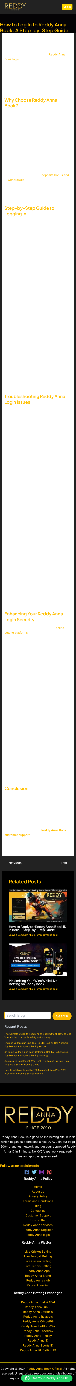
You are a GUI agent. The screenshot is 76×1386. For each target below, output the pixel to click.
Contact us (38, 1210)
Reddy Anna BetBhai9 (38, 1312)
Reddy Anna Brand (38, 1275)
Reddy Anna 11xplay (38, 1335)
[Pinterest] (49, 1172)
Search (62, 1016)
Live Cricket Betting (38, 1251)
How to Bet (38, 1220)
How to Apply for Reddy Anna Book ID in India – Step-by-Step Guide (37, 928)
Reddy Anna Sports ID (38, 1345)
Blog (38, 1206)
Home (38, 1186)
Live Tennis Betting (38, 1266)
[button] (67, 7)
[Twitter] (34, 1172)
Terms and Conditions (38, 1201)
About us (38, 1191)
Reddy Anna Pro (38, 1285)
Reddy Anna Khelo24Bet (38, 1302)
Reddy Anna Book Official (44, 1368)
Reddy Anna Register (38, 1230)
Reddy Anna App (38, 1271)
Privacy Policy (38, 1196)
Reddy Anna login (38, 1234)
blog (32, 935)
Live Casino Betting (38, 1261)
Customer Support (38, 1215)
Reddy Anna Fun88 (38, 1307)
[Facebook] (27, 1172)
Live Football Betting (38, 1256)
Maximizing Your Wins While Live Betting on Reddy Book (33, 982)
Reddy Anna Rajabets (38, 1316)
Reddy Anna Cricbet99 (38, 1321)
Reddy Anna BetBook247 (38, 1326)
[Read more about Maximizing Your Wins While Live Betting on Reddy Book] (38, 959)
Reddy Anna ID (38, 1340)
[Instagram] (41, 1172)
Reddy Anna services (38, 1225)
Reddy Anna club (38, 1280)
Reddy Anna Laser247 (38, 1331)
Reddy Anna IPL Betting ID (38, 1350)
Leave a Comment (18, 935)
